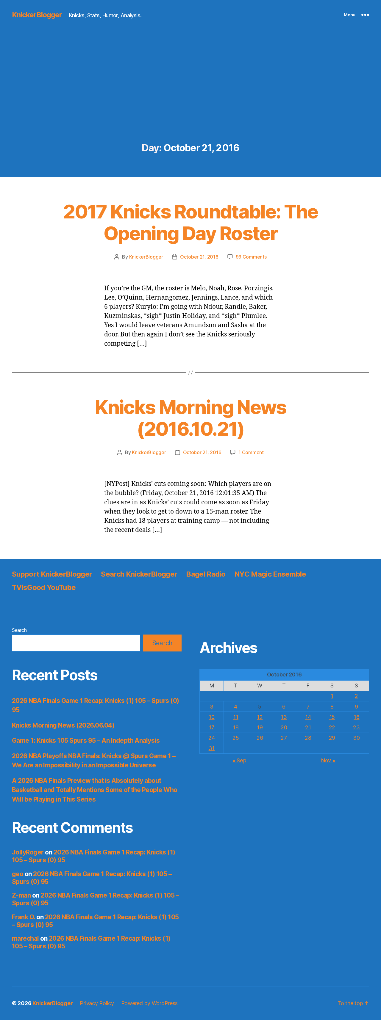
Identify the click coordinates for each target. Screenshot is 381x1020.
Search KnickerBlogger (139, 574)
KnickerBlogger (37, 14)
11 (235, 717)
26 (260, 738)
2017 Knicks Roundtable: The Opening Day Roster (190, 222)
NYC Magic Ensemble (270, 574)
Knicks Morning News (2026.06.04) (63, 725)
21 (308, 727)
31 (212, 748)
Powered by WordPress (149, 1003)
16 (356, 717)
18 (235, 727)
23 (356, 727)
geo (17, 874)
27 (284, 738)
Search (19, 630)
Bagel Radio (205, 574)
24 (211, 738)
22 (332, 727)
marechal (25, 938)
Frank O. (23, 917)
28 (308, 738)
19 (260, 727)
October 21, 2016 (199, 257)
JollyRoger (28, 852)
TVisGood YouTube (44, 587)
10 (211, 717)
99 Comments (251, 257)
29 (332, 738)
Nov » (328, 760)
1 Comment (251, 452)
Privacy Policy (97, 1003)
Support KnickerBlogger (52, 574)
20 (284, 727)
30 (356, 738)
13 (284, 717)
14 (308, 717)
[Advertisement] (190, 98)
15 (332, 717)
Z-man (21, 895)
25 (235, 738)
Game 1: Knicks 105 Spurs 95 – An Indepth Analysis (86, 740)
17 (211, 727)
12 (260, 717)
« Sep (239, 760)
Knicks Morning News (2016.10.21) (190, 418)
